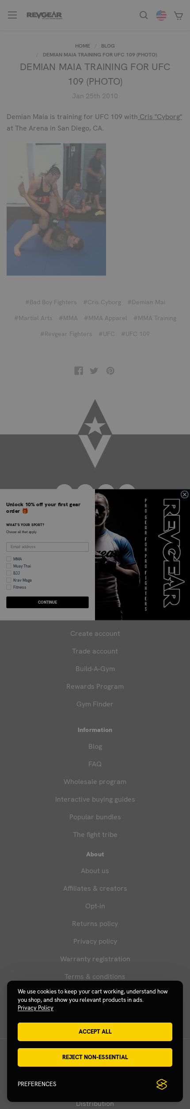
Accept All (95, 1031)
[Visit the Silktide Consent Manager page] (161, 1084)
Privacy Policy (35, 1008)
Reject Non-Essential (95, 1057)
